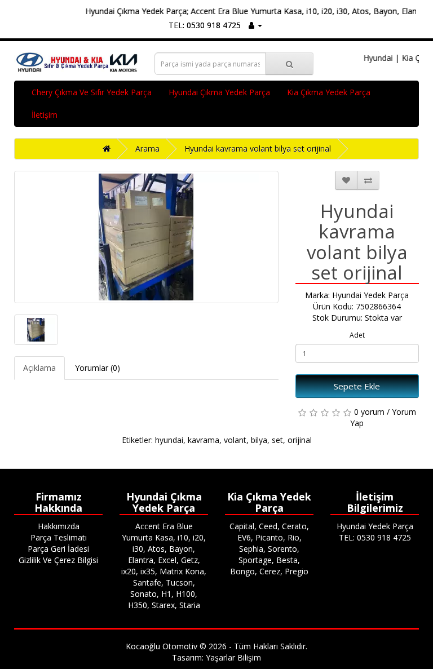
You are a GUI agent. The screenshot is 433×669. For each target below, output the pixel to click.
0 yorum (369, 411)
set (277, 440)
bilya (259, 440)
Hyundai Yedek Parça (370, 295)
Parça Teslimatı (58, 537)
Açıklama (39, 367)
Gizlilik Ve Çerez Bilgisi (58, 560)
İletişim (45, 114)
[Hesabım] (255, 25)
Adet (357, 335)
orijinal (300, 440)
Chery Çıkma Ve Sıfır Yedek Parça (92, 92)
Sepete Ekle (357, 386)
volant (235, 440)
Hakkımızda (58, 526)
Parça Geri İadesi (58, 548)
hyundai (169, 440)
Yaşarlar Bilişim (233, 657)
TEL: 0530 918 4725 (205, 25)
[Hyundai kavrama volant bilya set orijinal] (146, 237)
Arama (147, 148)
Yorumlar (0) (97, 367)
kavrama (203, 440)
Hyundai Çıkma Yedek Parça (219, 92)
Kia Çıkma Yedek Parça (328, 92)
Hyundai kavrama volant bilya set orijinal (257, 148)
